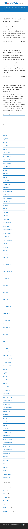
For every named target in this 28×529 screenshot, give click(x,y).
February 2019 (7, 432)
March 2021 (6, 345)
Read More (23, 41)
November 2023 (7, 233)
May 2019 (5, 421)
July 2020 (5, 373)
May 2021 (5, 338)
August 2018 (6, 453)
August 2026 (6, 135)
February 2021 (7, 348)
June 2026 (6, 142)
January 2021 (6, 352)
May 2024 (5, 212)
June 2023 (5, 250)
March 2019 (6, 428)
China (4, 494)
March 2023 (6, 261)
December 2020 (7, 355)
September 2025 (7, 163)
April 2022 (5, 299)
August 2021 (6, 327)
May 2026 (5, 145)
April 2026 (5, 149)
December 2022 (7, 271)
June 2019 (5, 418)
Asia (4, 490)
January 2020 (6, 393)
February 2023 (7, 264)
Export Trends (7, 501)
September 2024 (7, 198)
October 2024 (7, 194)
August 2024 (6, 201)
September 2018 (7, 449)
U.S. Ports (5, 508)
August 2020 (6, 369)
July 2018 (5, 456)
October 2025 (7, 159)
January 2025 (6, 187)
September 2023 (7, 240)
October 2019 (6, 404)
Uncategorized (7, 511)
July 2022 (5, 289)
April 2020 (5, 383)
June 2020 (6, 376)
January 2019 (6, 435)
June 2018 (5, 460)
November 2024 (7, 191)
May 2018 (5, 463)
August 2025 (6, 166)
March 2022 (6, 303)
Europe (5, 497)
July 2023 (5, 247)
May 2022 (5, 296)
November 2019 (7, 400)
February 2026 (7, 152)
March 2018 (6, 470)
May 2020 (5, 380)
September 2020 (7, 366)
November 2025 (7, 156)
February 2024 (7, 222)
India (4, 504)
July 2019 (5, 414)
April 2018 (5, 467)
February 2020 (7, 390)
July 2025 (5, 170)
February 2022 (7, 306)
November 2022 (7, 275)
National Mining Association (13, 524)
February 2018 (7, 474)
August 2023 (6, 243)
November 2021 (7, 317)
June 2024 (6, 208)
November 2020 (7, 359)
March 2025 (6, 180)
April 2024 (5, 215)
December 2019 (7, 397)
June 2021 (5, 334)
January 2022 (6, 310)
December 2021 (7, 313)
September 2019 (7, 407)
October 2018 (6, 446)
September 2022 (7, 282)
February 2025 (7, 184)
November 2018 (7, 442)
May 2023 (5, 254)
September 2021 (7, 324)
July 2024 (5, 205)
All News (5, 487)
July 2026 (5, 138)
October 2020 (7, 362)
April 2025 (5, 177)
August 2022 (6, 285)
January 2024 (6, 226)
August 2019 (6, 411)
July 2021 (5, 331)
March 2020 (6, 386)
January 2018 (6, 477)
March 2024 (6, 219)
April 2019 (5, 425)
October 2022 (7, 278)
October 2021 (6, 320)
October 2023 (7, 236)
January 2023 (6, 268)
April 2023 (5, 257)
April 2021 (5, 341)
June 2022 (5, 292)
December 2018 (7, 439)
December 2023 (7, 229)
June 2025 (5, 173)
